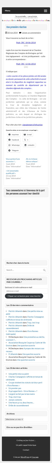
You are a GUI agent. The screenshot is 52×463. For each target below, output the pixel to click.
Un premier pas (15, 388)
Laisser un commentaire (31, 32)
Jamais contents (15, 400)
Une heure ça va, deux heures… (21, 402)
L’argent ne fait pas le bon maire (22, 394)
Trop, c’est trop (33, 322)
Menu (7, 10)
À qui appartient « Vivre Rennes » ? (23, 391)
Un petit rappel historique (26, 445)
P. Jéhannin (13, 354)
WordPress (25, 457)
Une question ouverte (26, 345)
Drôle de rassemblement (19, 405)
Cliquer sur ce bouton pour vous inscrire (24, 296)
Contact (26, 450)
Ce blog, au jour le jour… (26, 440)
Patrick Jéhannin (15, 311)
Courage (35, 457)
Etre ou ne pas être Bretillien (19, 427)
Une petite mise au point (19, 374)
